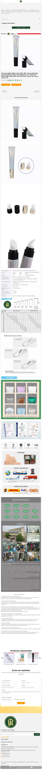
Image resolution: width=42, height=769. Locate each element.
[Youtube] (6, 737)
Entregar (21, 703)
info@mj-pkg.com (6, 753)
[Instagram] (8, 737)
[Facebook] (2, 737)
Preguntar (6, 84)
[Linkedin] (4, 737)
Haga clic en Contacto (21, 27)
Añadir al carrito (16, 84)
